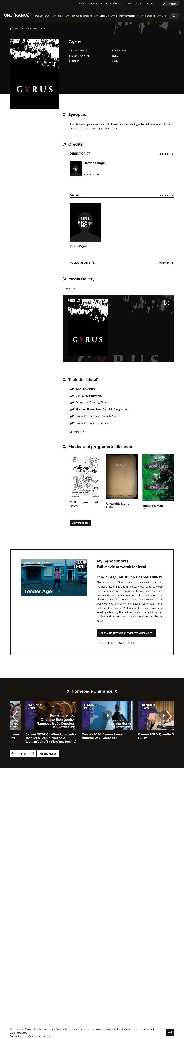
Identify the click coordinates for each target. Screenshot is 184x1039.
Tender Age (107, 576)
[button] (167, 303)
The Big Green (152, 506)
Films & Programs (42, 15)
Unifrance (150, 15)
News (61, 15)
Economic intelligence (127, 15)
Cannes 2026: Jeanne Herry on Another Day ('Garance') (88, 736)
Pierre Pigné (78, 246)
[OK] (170, 1032)
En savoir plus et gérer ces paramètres (30, 1036)
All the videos (48, 753)
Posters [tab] (71, 288)
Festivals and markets (81, 15)
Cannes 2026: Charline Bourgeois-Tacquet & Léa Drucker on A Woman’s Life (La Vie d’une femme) (35, 738)
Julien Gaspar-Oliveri (143, 576)
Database (104, 15)
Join (164, 15)
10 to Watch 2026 (132, 3)
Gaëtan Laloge (119, 50)
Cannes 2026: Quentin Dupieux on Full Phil (148, 736)
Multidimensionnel (84, 502)
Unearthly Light (117, 503)
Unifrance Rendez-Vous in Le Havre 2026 (97, 3)
